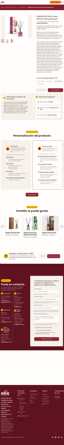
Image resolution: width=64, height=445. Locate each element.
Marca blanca (45, 396)
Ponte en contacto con (33, 397)
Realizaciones (45, 401)
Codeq (9, 437)
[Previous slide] (2, 226)
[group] (3, 41)
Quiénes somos (33, 394)
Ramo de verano (40, 83)
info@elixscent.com (24, 416)
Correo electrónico (38, 296)
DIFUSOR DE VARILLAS (10, 7)
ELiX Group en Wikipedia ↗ (21, 419)
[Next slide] (61, 226)
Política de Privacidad (46, 330)
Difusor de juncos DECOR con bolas (30, 234)
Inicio (2, 7)
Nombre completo (38, 288)
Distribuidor (45, 398)
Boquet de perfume (40, 81)
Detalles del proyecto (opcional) (41, 313)
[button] (55, 2)
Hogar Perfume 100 (12, 233)
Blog (31, 400)
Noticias (32, 402)
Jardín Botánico (22, 7)
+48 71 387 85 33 (22, 412)
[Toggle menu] (62, 2)
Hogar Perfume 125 (49, 233)
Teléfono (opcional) (38, 305)
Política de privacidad (57, 397)
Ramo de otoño (49, 81)
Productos (44, 394)
